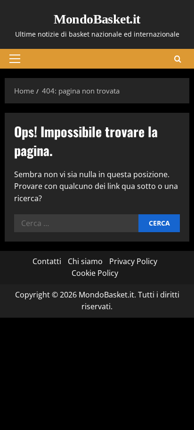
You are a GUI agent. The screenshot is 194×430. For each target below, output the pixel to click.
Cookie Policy (95, 273)
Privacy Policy (133, 261)
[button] (15, 59)
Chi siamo (85, 261)
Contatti (46, 261)
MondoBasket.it (97, 19)
